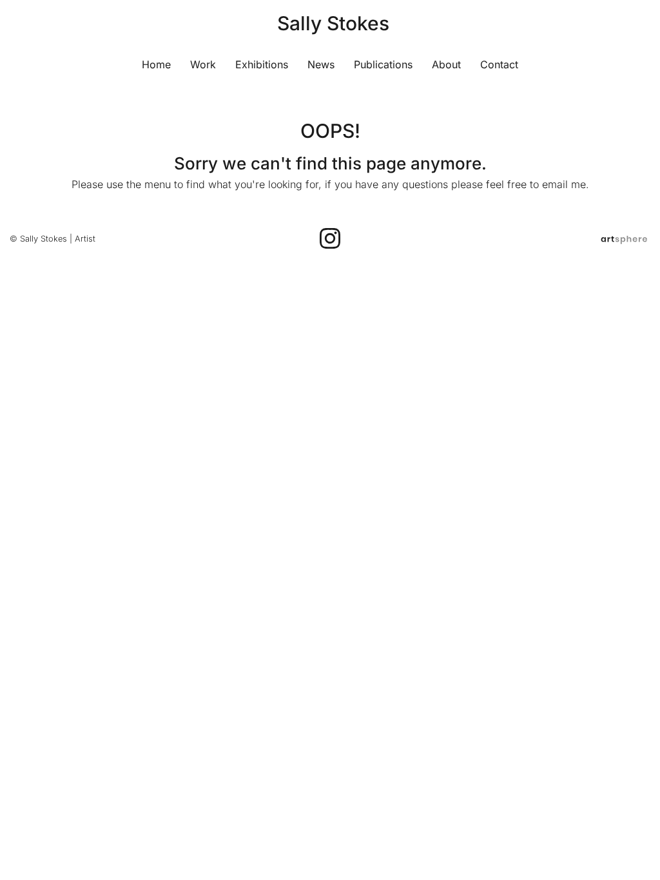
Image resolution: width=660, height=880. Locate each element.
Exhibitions (261, 64)
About (446, 64)
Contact (499, 64)
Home (156, 64)
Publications (383, 64)
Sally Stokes (333, 23)
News (321, 64)
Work (203, 64)
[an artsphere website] (623, 239)
